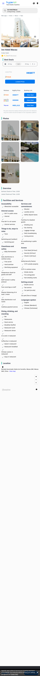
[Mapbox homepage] (6, 390)
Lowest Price (20, 82)
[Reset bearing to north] (36, 382)
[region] (20, 383)
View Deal (30, 95)
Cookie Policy (14, 674)
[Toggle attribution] (36, 389)
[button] (3, 3)
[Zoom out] (36, 379)
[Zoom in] (36, 376)
